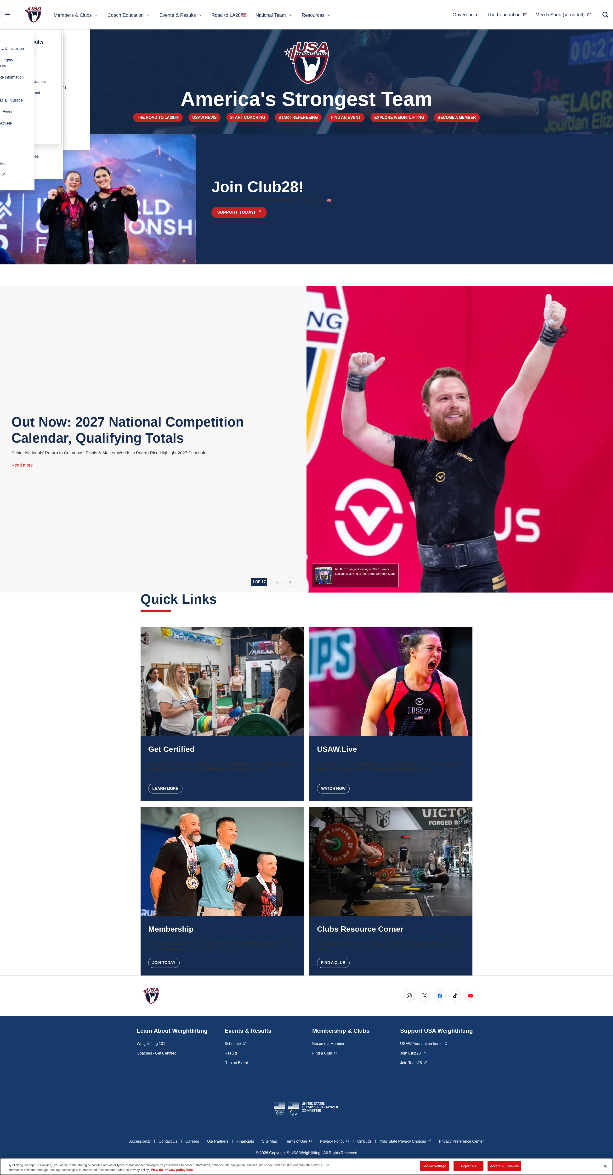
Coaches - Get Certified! (157, 1053)
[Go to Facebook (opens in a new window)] (440, 996)
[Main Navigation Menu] (7, 14)
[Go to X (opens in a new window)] (424, 996)
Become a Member (456, 117)
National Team (270, 15)
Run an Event (236, 1063)
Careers (192, 1141)
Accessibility (140, 1141)
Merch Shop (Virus (564, 14)
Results (231, 1053)
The (508, 14)
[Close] (605, 1166)
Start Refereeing (298, 117)
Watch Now (333, 789)
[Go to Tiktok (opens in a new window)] (455, 996)
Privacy (334, 1141)
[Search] (605, 14)
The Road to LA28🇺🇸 (158, 117)
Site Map (269, 1141)
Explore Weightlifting (399, 117)
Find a (324, 1053)
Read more (22, 465)
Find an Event (346, 117)
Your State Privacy (405, 1141)
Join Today (164, 963)
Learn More (165, 789)
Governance (466, 14)
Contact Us (168, 1141)
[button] (355, 575)
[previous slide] (278, 582)
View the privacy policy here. (172, 1170)
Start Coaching (247, 117)
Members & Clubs (73, 15)
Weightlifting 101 (151, 1044)
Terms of (298, 1141)
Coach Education (126, 15)
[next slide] (290, 582)
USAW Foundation (424, 1043)
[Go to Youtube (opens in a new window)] (470, 996)
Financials (245, 1141)
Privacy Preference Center (461, 1141)
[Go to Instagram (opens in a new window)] (409, 996)
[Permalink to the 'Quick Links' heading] (221, 599)
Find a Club (333, 963)
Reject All (468, 1166)
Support (242, 212)
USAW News (204, 117)
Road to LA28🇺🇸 (229, 15)
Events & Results (177, 15)
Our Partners (217, 1141)
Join (413, 1053)
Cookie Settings (435, 1166)
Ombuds (364, 1141)
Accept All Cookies (504, 1166)
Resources (313, 15)
